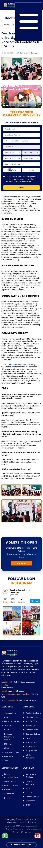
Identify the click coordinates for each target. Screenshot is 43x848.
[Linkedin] (22, 832)
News (14, 24)
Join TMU (8, 725)
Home (6, 24)
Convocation (10, 713)
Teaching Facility (11, 752)
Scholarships (31, 721)
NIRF (19, 819)
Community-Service (28, 53)
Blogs (6, 748)
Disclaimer (31, 822)
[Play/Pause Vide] (21, 97)
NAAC (26, 819)
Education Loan (32, 717)
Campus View (32, 730)
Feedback (8, 756)
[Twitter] (18, 832)
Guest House (10, 781)
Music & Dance (32, 796)
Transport (30, 801)
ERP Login (8, 744)
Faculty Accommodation (11, 775)
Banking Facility (11, 785)
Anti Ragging (9, 819)
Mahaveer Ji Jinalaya (31, 775)
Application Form (33, 713)
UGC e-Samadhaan (31, 756)
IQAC (6, 730)
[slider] (10, 105)
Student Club (31, 746)
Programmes (31, 751)
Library (29, 792)
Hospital (8, 789)
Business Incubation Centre (9, 737)
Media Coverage (11, 721)
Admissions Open (21, 844)
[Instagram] (30, 832)
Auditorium (9, 794)
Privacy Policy (32, 742)
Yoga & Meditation (30, 782)
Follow (35, 601)
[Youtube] (26, 832)
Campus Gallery (33, 734)
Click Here (10, 122)
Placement (11, 822)
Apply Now (21, 563)
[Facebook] (13, 832)
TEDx (6, 761)
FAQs (28, 738)
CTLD (34, 819)
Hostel (7, 798)
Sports (29, 788)
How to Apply (32, 725)
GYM (28, 805)
